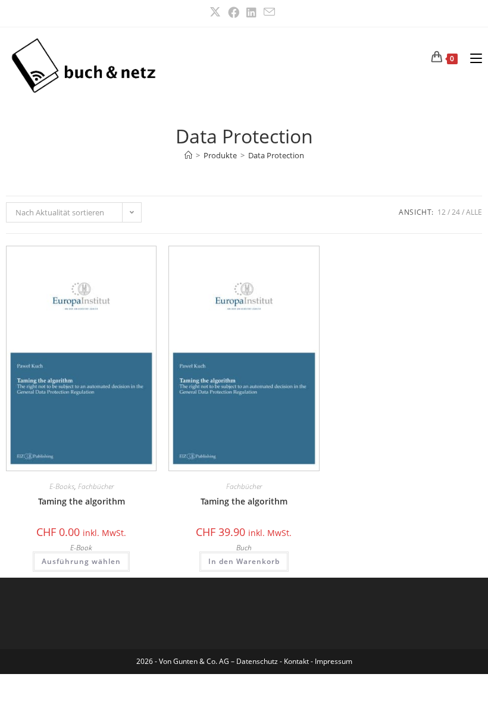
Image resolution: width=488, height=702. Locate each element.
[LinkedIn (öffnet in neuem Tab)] (251, 12)
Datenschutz (258, 661)
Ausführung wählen (81, 561)
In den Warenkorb (244, 561)
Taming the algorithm (81, 501)
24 (456, 212)
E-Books (61, 486)
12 (441, 212)
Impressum (333, 661)
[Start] (188, 155)
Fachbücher (96, 486)
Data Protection (276, 155)
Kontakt (296, 661)
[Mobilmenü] (471, 57)
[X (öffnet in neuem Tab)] (216, 12)
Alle (474, 212)
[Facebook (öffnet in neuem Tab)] (233, 12)
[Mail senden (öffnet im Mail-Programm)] (269, 12)
